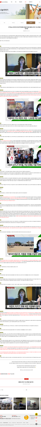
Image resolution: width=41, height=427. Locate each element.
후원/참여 (20, 1)
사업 (15, 1)
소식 (25, 1)
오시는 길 (10, 422)
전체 (4, 22)
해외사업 (22, 22)
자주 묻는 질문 (14, 422)
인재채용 (27, 422)
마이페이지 (30, 1)
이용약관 (1, 422)
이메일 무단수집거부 (19, 422)
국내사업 (13, 22)
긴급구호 (30, 22)
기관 (11, 1)
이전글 (2, 389)
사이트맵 (24, 422)
